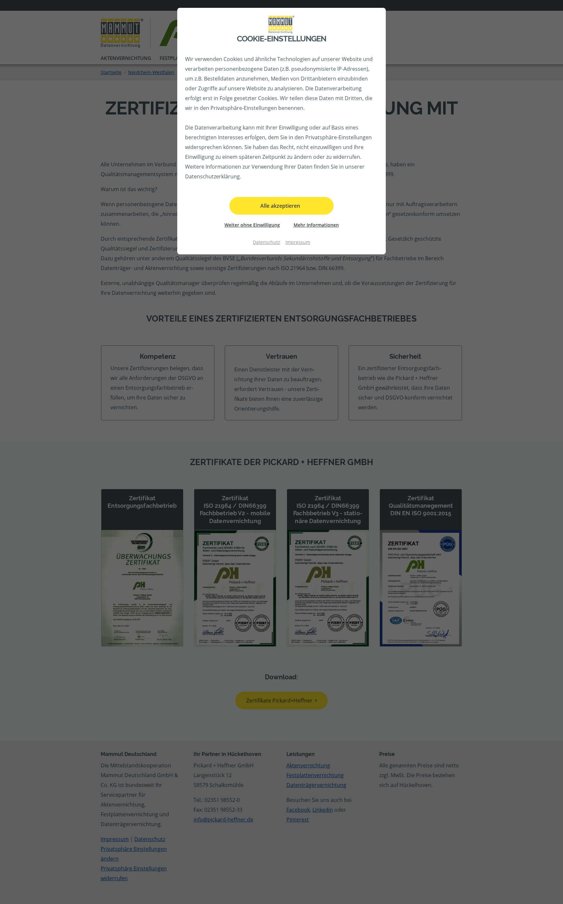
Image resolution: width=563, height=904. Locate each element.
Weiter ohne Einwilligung (252, 225)
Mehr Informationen (316, 225)
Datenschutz (266, 242)
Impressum (297, 242)
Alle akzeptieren (280, 205)
